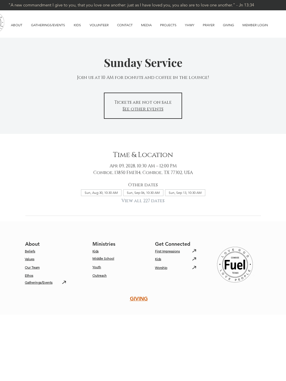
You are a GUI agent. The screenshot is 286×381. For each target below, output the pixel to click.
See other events (143, 109)
